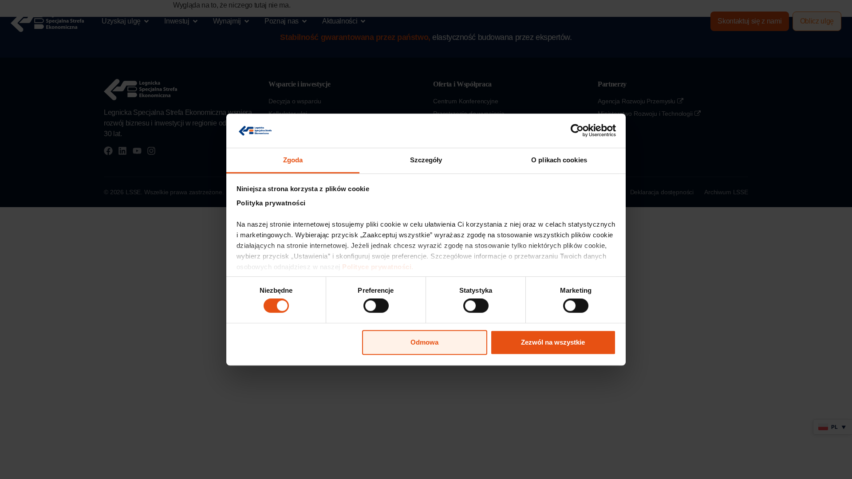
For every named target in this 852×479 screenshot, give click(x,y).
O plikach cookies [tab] (559, 160)
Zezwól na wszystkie (553, 342)
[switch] (376, 305)
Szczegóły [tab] (426, 160)
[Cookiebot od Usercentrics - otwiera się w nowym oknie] (577, 130)
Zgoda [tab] (293, 160)
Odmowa (424, 342)
